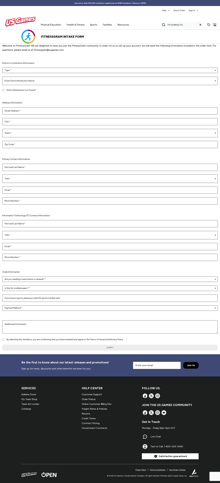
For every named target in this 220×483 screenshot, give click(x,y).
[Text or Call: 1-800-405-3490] (145, 446)
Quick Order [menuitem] (179, 10)
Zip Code (9, 144)
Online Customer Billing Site (96, 404)
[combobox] (110, 70)
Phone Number (12, 201)
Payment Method (13, 308)
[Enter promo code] (209, 25)
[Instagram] (157, 396)
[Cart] (215, 25)
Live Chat (156, 436)
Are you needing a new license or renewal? (25, 279)
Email (7, 190)
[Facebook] (145, 396)
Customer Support (92, 394)
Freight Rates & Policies (94, 408)
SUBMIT (110, 347)
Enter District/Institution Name (19, 81)
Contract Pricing (91, 423)
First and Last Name (14, 167)
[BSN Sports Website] (194, 473)
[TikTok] (164, 412)
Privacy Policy (140, 470)
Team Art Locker (30, 404)
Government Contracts (94, 428)
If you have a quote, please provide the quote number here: (32, 298)
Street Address (12, 111)
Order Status (89, 399)
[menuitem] (166, 9)
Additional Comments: (15, 324)
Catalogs (26, 408)
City (7, 121)
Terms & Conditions (157, 470)
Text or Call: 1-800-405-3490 (167, 446)
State (7, 133)
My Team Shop (29, 399)
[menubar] (180, 9)
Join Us (191, 365)
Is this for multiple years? (17, 288)
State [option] (8, 133)
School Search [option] (12, 81)
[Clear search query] (200, 25)
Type (7, 70)
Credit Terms (89, 418)
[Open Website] (49, 474)
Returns (86, 413)
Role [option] (7, 178)
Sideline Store (28, 394)
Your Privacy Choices (177, 470)
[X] (151, 396)
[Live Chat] (145, 436)
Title (7, 178)
